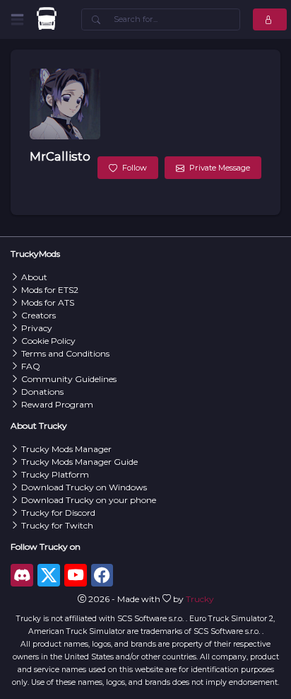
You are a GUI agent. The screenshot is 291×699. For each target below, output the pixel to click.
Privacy (36, 328)
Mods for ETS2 (49, 289)
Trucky (200, 599)
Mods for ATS (47, 302)
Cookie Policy (48, 340)
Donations (42, 391)
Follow (134, 168)
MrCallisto (60, 156)
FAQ (30, 366)
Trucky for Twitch (57, 525)
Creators (38, 315)
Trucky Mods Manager (66, 449)
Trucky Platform (55, 474)
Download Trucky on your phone (88, 500)
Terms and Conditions (65, 353)
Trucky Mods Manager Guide (79, 461)
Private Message (219, 168)
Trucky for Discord (58, 512)
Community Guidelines (69, 379)
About (34, 277)
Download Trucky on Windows (84, 487)
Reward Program (57, 404)
